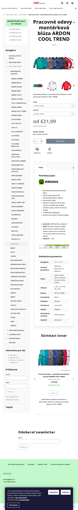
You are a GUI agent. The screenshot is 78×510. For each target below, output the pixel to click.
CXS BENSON (16, 215)
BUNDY (13, 248)
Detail (53, 393)
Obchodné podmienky (16, 464)
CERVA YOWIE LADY (18, 202)
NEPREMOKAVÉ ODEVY (18, 264)
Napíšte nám (14, 358)
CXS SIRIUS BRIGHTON (15, 145)
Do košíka (61, 141)
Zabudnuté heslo (12, 400)
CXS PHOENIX (16, 119)
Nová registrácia (12, 397)
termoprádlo (15, 313)
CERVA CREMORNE (17, 211)
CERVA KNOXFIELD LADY (17, 197)
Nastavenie (13, 505)
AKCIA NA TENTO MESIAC (15, 57)
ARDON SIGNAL (16, 115)
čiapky (13, 317)
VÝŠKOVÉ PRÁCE (14, 338)
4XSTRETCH (15, 239)
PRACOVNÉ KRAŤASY (18, 272)
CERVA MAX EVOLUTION (15, 155)
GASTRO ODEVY (16, 301)
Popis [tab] (41, 167)
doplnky (14, 325)
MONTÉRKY (15, 244)
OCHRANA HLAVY (15, 334)
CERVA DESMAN (16, 176)
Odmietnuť (54, 492)
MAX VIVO (14, 231)
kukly (13, 321)
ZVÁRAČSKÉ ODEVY (17, 281)
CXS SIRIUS (15, 140)
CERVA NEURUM (16, 223)
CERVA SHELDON (17, 235)
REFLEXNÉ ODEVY (17, 260)
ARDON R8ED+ (16, 91)
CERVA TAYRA (16, 180)
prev (34, 379)
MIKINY (13, 297)
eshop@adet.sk (9, 479)
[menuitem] (9, 8)
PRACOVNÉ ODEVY (15, 66)
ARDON (54, 45)
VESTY (13, 252)
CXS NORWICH (16, 150)
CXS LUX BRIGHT (17, 132)
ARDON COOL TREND (18, 111)
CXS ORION (15, 136)
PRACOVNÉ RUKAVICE (16, 330)
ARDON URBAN (16, 107)
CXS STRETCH (16, 123)
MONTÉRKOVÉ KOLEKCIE (16, 72)
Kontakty (13, 355)
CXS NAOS (15, 227)
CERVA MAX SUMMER (18, 161)
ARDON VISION (16, 87)
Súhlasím (65, 492)
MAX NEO (14, 219)
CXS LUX (14, 127)
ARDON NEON (16, 83)
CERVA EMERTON (17, 165)
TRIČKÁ (13, 256)
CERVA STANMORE (17, 184)
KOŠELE (13, 293)
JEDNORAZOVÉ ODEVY (18, 277)
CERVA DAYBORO (17, 206)
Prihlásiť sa (10, 392)
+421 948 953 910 (9, 482)
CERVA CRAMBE (16, 188)
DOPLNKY (12, 342)
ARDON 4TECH (16, 95)
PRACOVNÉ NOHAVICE (18, 268)
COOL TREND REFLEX (18, 103)
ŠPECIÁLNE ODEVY (17, 285)
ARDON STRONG (17, 99)
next (73, 379)
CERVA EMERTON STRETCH (17, 170)
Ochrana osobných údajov (60, 464)
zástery (13, 305)
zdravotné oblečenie (18, 309)
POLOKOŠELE (15, 289)
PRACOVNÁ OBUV (15, 62)
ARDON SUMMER (17, 79)
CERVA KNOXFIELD (17, 192)
